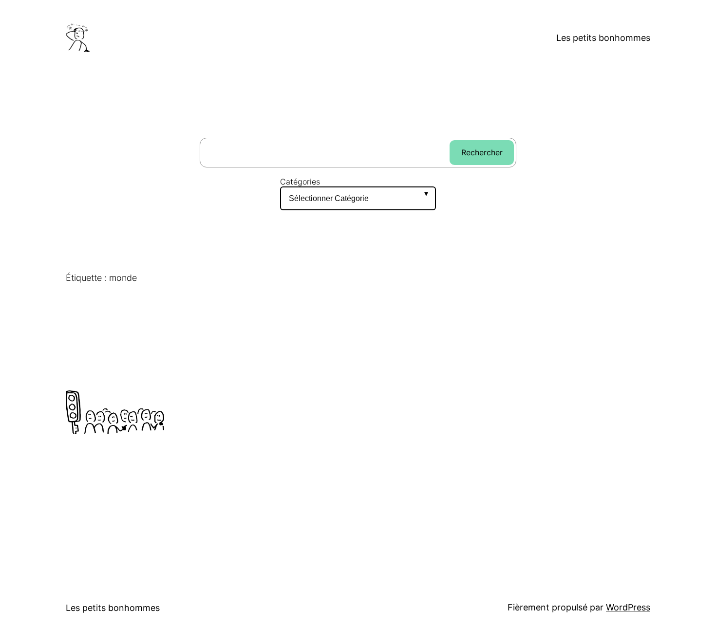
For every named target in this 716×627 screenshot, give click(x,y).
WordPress (628, 607)
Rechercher (482, 152)
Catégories (300, 181)
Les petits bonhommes (603, 38)
